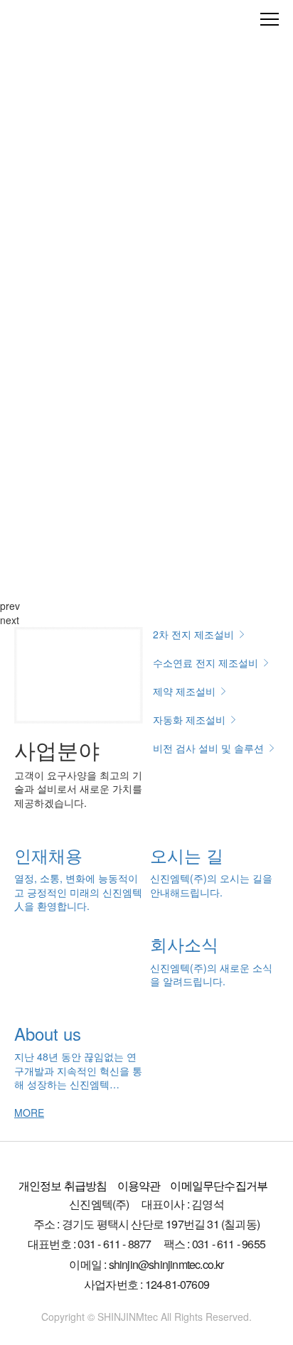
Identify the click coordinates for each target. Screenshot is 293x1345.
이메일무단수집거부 (218, 1185)
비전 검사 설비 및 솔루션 (210, 748)
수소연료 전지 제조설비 (207, 662)
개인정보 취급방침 (62, 1185)
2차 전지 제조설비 (195, 634)
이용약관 (139, 1185)
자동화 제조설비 (190, 719)
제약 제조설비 (185, 691)
